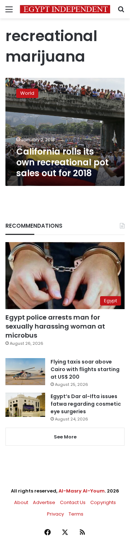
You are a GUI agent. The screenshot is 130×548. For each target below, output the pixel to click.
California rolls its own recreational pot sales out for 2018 (62, 162)
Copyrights (103, 502)
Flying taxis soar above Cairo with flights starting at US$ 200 (85, 369)
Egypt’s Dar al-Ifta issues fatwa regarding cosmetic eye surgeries (86, 404)
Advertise (44, 502)
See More (65, 436)
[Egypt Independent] (65, 9)
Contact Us (73, 502)
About (21, 502)
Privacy (55, 514)
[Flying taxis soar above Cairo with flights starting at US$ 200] (25, 371)
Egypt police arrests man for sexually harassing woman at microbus (55, 326)
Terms (76, 514)
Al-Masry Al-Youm (81, 490)
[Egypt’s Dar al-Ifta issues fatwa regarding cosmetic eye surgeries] (25, 404)
